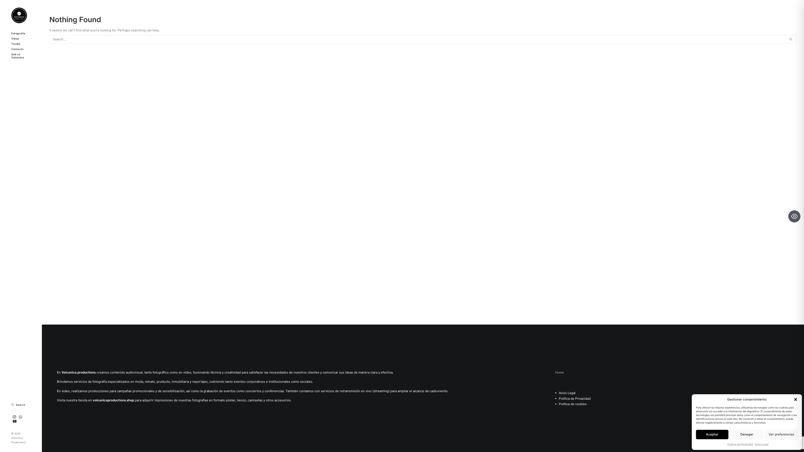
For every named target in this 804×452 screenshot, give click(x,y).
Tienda (16, 43)
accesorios (282, 400)
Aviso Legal (761, 444)
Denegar (746, 434)
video (187, 372)
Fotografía (18, 33)
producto (163, 382)
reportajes (200, 382)
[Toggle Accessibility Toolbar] (794, 216)
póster (230, 400)
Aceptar (712, 434)
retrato (150, 382)
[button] (796, 399)
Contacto (17, 49)
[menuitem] (21, 33)
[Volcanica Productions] (21, 15)
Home (559, 372)
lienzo (241, 400)
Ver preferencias (781, 434)
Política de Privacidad (740, 444)
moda (138, 382)
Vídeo (15, 38)
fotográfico (161, 372)
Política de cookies (573, 404)
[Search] (422, 39)
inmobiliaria (180, 382)
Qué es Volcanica (17, 56)
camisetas (255, 400)
